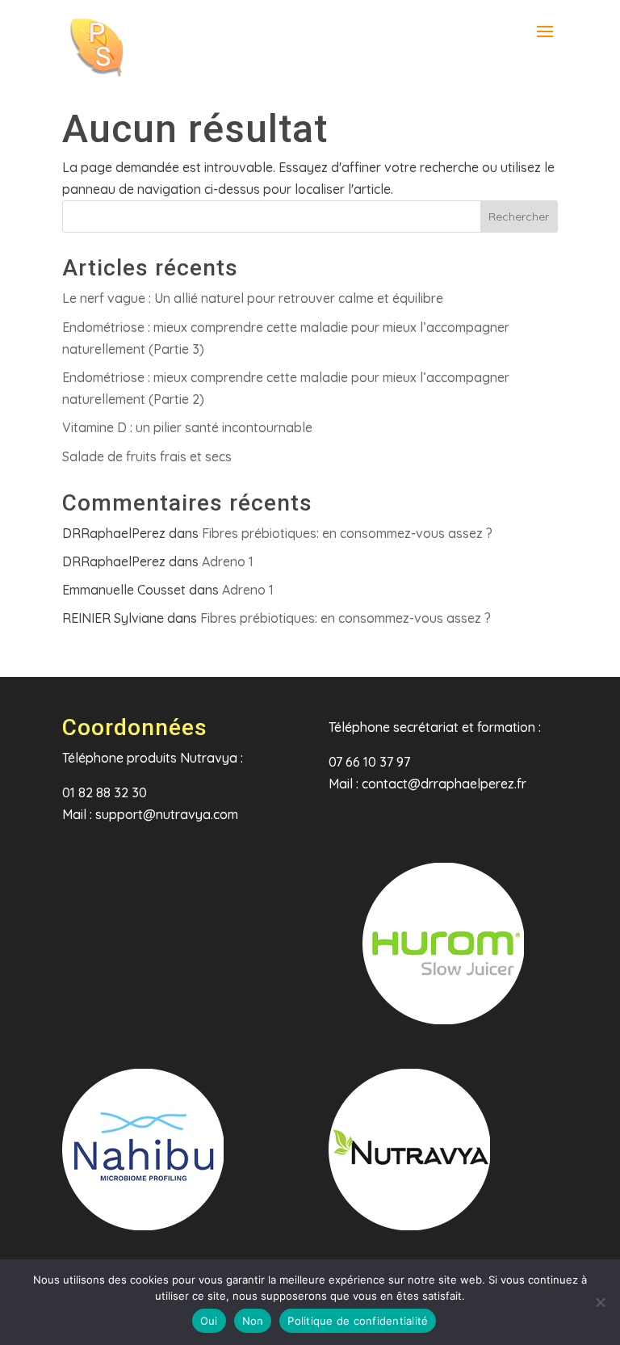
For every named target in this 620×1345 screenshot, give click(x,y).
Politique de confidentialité (357, 1320)
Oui (209, 1320)
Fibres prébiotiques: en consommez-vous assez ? (347, 533)
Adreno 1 (227, 561)
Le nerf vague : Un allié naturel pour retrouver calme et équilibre (252, 298)
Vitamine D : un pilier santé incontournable (187, 427)
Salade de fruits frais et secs (147, 456)
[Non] (600, 1302)
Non (253, 1320)
